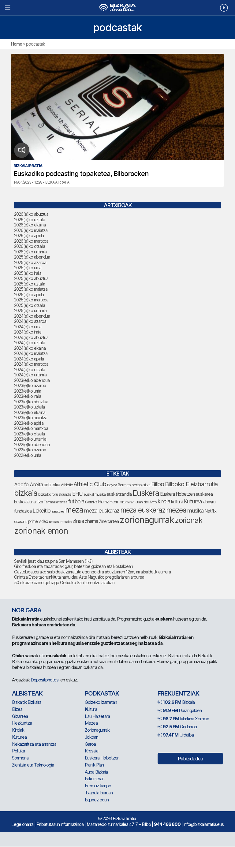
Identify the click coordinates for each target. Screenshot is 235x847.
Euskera (145, 493)
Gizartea (20, 716)
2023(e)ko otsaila (29, 433)
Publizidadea (190, 759)
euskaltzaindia (119, 494)
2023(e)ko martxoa (31, 428)
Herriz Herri (108, 502)
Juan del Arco (146, 502)
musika (195, 510)
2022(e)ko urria (27, 455)
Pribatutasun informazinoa (60, 824)
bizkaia (25, 493)
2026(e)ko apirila (29, 235)
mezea (176, 510)
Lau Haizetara (97, 716)
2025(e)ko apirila (29, 294)
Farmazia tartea (55, 502)
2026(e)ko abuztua (31, 214)
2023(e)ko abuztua (31, 401)
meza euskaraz (101, 510)
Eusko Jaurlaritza (28, 501)
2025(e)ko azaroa (30, 262)
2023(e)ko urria (27, 391)
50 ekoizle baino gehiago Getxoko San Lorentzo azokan (64, 582)
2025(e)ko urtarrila (30, 310)
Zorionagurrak (97, 730)
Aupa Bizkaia (96, 772)
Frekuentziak (178, 693)
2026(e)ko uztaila (29, 219)
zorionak (188, 520)
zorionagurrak (147, 519)
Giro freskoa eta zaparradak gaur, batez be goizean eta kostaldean (73, 566)
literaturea (57, 511)
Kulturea (193, 501)
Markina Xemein (186, 719)
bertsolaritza (141, 485)
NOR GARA (26, 610)
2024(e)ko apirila (29, 358)
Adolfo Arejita (28, 484)
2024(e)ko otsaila (29, 369)
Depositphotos (44, 680)
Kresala (91, 751)
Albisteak (27, 693)
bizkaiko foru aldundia (54, 494)
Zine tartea (109, 521)
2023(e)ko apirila (28, 423)
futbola (76, 501)
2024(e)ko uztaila (29, 342)
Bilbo (157, 484)
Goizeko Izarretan (101, 702)
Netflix (210, 511)
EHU (77, 494)
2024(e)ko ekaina (30, 348)
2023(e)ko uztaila (29, 406)
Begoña (112, 485)
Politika (18, 751)
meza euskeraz (142, 510)
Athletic (67, 485)
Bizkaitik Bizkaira (26, 702)
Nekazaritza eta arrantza (34, 744)
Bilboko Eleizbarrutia (191, 484)
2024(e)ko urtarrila (30, 374)
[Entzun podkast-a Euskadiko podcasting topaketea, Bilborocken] (22, 150)
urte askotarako (60, 522)
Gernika (91, 502)
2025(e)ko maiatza (30, 289)
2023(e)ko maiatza (30, 417)
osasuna (20, 521)
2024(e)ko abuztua (31, 337)
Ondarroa (180, 726)
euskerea (204, 494)
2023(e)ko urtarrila (30, 439)
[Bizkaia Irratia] (117, 7)
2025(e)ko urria (27, 267)
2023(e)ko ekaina (29, 412)
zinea (78, 521)
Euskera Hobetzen (177, 494)
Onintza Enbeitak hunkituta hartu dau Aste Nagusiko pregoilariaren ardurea (79, 577)
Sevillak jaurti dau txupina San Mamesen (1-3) (53, 561)
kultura (177, 502)
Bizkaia (179, 702)
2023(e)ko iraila (27, 396)
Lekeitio (41, 510)
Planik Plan (94, 765)
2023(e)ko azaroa (30, 385)
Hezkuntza (22, 723)
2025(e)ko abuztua (31, 278)
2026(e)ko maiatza (30, 230)
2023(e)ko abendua (32, 380)
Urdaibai (178, 735)
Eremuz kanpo (98, 786)
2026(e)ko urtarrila (30, 251)
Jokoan (91, 737)
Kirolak (18, 730)
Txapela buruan (99, 793)
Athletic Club (89, 484)
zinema (91, 521)
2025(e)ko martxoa (31, 299)
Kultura (91, 709)
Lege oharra (22, 824)
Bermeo (124, 485)
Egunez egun (97, 800)
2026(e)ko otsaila (29, 246)
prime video (38, 521)
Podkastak (102, 693)
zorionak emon (41, 531)
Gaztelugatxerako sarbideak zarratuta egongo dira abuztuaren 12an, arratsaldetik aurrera (92, 571)
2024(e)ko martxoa (31, 364)
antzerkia (52, 484)
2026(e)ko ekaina (30, 224)
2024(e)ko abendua (32, 316)
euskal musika (95, 494)
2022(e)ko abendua (32, 444)
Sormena (20, 758)
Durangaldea (182, 710)
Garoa (90, 744)
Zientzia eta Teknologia (33, 765)
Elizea (17, 709)
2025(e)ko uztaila (29, 283)
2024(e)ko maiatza (30, 353)
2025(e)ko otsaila (29, 305)
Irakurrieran (126, 502)
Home (16, 44)
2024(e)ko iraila (27, 331)
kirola (164, 501)
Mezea (91, 723)
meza (74, 509)
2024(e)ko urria (27, 326)
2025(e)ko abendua (32, 256)
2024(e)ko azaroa (30, 321)
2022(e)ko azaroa (30, 449)
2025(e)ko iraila (27, 273)
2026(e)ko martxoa (31, 241)
